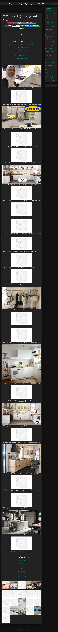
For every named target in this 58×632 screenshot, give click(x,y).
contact (8, 629)
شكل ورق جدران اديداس (22, 50)
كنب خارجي (21, 563)
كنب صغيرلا (37, 26)
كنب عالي (23, 26)
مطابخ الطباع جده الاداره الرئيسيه (50, 42)
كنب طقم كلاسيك (32, 23)
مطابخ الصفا (48, 29)
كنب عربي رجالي (7, 26)
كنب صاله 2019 (10, 22)
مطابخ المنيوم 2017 (50, 65)
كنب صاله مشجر (30, 26)
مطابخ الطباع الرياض (49, 72)
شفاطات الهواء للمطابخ (21, 55)
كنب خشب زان (21, 571)
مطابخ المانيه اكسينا (49, 56)
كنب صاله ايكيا (16, 26)
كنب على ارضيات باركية (31, 22)
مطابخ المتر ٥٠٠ (49, 48)
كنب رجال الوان (22, 576)
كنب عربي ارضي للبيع (10, 25)
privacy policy (18, 629)
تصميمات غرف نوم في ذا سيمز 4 (26, 3)
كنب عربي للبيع (19, 25)
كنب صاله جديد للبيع (22, 23)
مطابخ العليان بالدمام (49, 51)
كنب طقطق (22, 28)
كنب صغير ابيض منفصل (19, 22)
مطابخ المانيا (49, 39)
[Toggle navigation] (55, 3)
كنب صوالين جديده (34, 25)
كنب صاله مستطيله (12, 23)
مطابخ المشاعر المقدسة (49, 22)
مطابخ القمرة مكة (50, 26)
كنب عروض (27, 25)
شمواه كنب (21, 61)
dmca (2, 629)
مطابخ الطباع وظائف (50, 32)
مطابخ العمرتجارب (50, 80)
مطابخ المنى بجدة (50, 62)
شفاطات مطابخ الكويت (21, 52)
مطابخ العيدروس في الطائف (50, 14)
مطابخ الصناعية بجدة (49, 18)
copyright (27, 629)
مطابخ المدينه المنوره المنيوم (49, 77)
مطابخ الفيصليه (49, 59)
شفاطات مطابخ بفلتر (21, 58)
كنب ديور (21, 568)
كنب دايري (21, 565)
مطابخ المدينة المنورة (49, 68)
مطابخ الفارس (49, 45)
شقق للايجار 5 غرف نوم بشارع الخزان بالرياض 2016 (22, 44)
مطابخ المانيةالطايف (49, 35)
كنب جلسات (21, 574)
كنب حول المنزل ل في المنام (22, 560)
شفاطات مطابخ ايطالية (22, 47)
